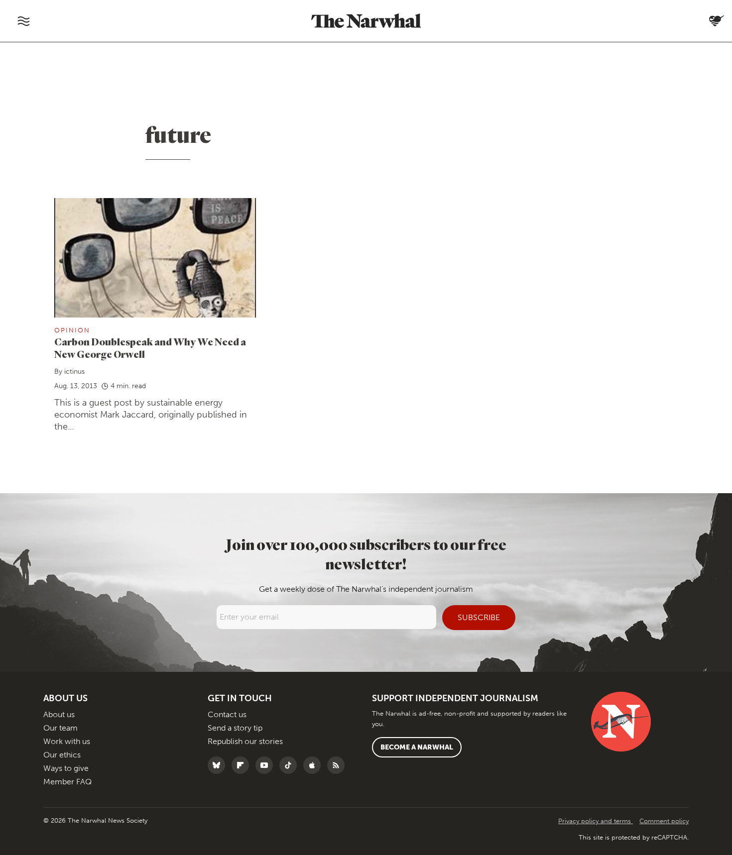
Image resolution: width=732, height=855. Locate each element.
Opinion (72, 330)
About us (59, 714)
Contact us (227, 714)
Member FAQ (67, 781)
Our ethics (62, 754)
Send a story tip (235, 728)
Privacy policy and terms (595, 821)
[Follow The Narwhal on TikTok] (290, 765)
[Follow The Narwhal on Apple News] (314, 765)
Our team (60, 728)
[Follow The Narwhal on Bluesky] (219, 765)
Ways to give (66, 768)
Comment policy (664, 821)
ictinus (74, 371)
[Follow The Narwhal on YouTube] (266, 765)
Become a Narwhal (416, 747)
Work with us (66, 741)
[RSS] (338, 765)
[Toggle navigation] (23, 21)
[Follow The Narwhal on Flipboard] (243, 765)
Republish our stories (245, 741)
